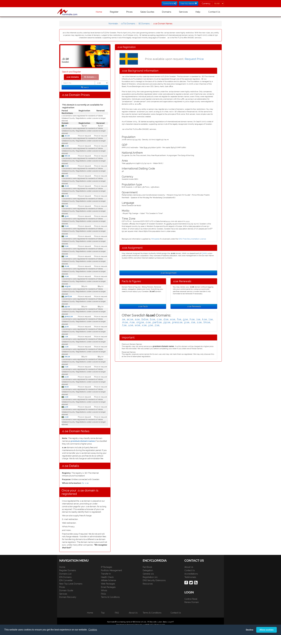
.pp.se (67, 306)
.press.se (68, 316)
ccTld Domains (128, 23)
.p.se (66, 327)
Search (86, 87)
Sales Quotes (147, 12)
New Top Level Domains (70, 584)
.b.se (66, 166)
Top (103, 613)
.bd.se (67, 156)
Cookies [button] (92, 629)
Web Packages (108, 584)
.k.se (66, 246)
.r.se (66, 337)
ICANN (204, 253)
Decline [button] (249, 630)
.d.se (66, 186)
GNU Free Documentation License (192, 239)
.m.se (66, 266)
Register (114, 12)
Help (198, 12)
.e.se (66, 196)
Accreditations (191, 574)
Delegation (148, 570)
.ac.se (67, 136)
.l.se (66, 256)
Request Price (194, 59)
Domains (166, 12)
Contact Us (214, 12)
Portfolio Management (111, 570)
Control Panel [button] (168, 3)
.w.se (66, 387)
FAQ (117, 613)
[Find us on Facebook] (186, 582)
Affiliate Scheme (108, 580)
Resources (148, 584)
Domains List (65, 574)
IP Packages (106, 567)
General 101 (148, 574)
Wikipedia (155, 239)
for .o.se (85, 483)
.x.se (66, 397)
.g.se (66, 216)
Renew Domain (191, 602)
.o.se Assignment (168, 273)
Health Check (107, 577)
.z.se (66, 417)
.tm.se (67, 357)
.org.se (67, 286)
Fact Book (147, 567)
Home (99, 12)
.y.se (66, 407)
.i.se (66, 236)
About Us (188, 567)
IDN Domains (65, 577)
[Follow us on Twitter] (191, 582)
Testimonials (190, 577)
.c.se (66, 176)
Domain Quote (66, 590)
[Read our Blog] (196, 582)
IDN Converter (66, 580)
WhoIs (104, 590)
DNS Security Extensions (154, 580)
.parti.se (68, 296)
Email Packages (108, 587)
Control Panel (190, 599)
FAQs (103, 594)
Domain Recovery (67, 597)
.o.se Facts (143, 306)
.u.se (66, 377)
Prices (129, 12)
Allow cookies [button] (266, 630)
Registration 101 (150, 577)
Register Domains (67, 570)
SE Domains (144, 23)
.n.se (66, 276)
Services (183, 12)
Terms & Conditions (110, 597)
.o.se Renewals (194, 306)
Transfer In (106, 574)
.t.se (66, 367)
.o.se (148, 322)
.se (65, 126)
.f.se (66, 206)
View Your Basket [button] (187, 3)
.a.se (66, 146)
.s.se (66, 347)
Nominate (113, 23)
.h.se (66, 226)
